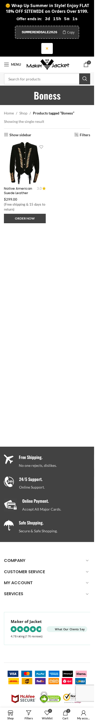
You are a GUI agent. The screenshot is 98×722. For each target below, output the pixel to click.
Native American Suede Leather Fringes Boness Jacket (18, 195)
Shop (23, 113)
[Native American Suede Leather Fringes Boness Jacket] (25, 163)
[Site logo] (48, 64)
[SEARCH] (84, 78)
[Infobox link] (49, 483)
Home (9, 113)
